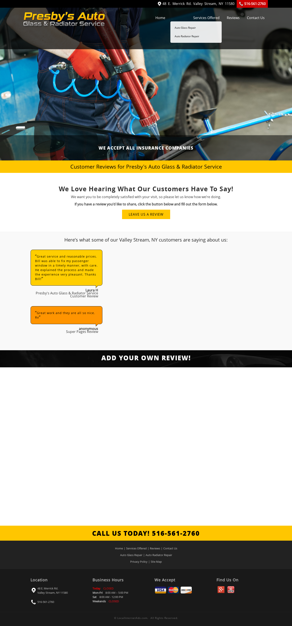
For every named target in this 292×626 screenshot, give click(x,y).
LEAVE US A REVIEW (146, 214)
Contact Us (256, 17)
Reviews (233, 17)
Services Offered (206, 17)
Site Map (156, 562)
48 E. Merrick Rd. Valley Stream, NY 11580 (52, 590)
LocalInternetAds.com (132, 618)
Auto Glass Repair (185, 28)
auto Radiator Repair (187, 36)
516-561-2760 (45, 602)
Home (160, 17)
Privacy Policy (138, 562)
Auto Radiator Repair (159, 555)
